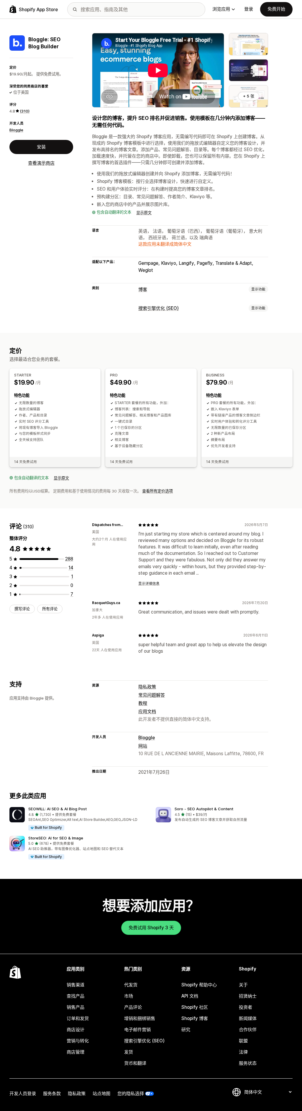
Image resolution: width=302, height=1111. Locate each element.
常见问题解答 (151, 695)
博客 (142, 289)
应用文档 (147, 711)
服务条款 (52, 1093)
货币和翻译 (135, 1063)
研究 (185, 1029)
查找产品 (75, 996)
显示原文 (144, 212)
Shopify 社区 (194, 1007)
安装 (41, 147)
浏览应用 (221, 9)
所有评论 (50, 608)
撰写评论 (22, 608)
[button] (77, 819)
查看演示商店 (41, 163)
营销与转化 (78, 1041)
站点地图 (101, 1093)
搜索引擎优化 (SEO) (158, 308)
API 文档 (189, 996)
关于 (243, 985)
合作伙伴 (248, 1029)
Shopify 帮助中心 (199, 985)
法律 (243, 1052)
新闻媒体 (248, 1018)
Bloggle (16, 130)
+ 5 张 (248, 96)
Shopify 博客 (194, 1018)
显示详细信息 (149, 583)
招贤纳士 (248, 996)
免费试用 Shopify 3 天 (151, 927)
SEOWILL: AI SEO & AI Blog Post (57, 808)
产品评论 (133, 1007)
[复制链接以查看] (126, 525)
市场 (128, 996)
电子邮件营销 (137, 1029)
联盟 (243, 1041)
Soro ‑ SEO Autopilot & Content (204, 808)
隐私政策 (147, 687)
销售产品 (75, 1007)
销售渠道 (75, 985)
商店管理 (75, 1052)
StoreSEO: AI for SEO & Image (55, 838)
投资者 (245, 1007)
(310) (24, 111)
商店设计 (75, 1029)
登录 (248, 9)
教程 (142, 703)
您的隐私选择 (130, 1093)
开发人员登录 (22, 1093)
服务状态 (248, 1063)
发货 (128, 1052)
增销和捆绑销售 (139, 1018)
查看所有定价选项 (157, 491)
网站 (142, 746)
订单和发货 (78, 1018)
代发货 (130, 985)
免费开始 (276, 9)
